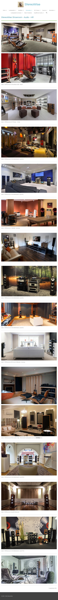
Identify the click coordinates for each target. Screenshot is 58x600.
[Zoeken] (46, 13)
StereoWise (32, 4)
